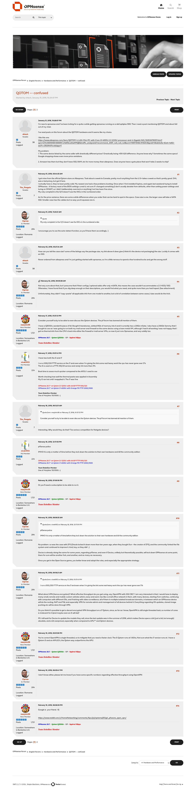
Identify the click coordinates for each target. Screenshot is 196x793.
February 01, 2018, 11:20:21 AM (49, 212)
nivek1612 (25, 362)
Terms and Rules (169, 784)
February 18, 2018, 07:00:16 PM (50, 480)
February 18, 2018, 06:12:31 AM (50, 406)
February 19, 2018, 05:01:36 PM (50, 633)
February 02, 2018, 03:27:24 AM (50, 247)
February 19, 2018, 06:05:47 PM (50, 670)
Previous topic (163, 100)
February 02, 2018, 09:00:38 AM (53, 281)
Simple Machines (33, 784)
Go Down (19, 110)
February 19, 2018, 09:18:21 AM (50, 573)
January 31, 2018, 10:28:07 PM (49, 121)
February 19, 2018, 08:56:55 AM (50, 518)
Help (161, 784)
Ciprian (25, 221)
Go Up (19, 742)
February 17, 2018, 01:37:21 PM (49, 316)
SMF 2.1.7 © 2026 (19, 784)
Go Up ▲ (180, 784)
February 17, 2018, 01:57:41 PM (49, 353)
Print (177, 110)
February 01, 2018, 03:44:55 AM (50, 174)
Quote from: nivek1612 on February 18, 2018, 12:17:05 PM (62, 524)
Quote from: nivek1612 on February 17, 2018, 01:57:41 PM (62, 579)
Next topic (175, 100)
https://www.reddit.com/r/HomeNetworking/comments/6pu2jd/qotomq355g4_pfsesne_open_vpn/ (82, 718)
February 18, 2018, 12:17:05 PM (50, 442)
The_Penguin (25, 188)
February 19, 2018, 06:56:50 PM (50, 705)
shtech (25, 134)
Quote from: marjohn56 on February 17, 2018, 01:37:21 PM (62, 412)
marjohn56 (25, 325)
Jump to (134, 763)
